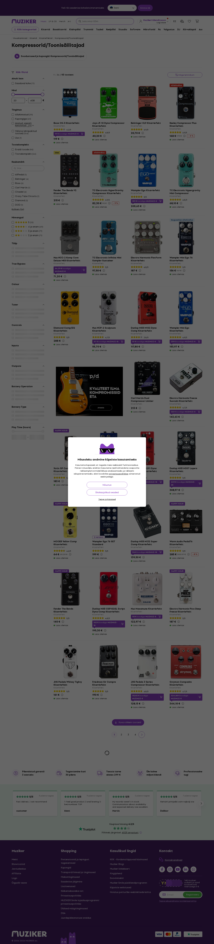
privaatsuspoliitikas (118, 474)
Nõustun (107, 485)
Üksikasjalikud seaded (107, 492)
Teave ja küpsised (107, 499)
